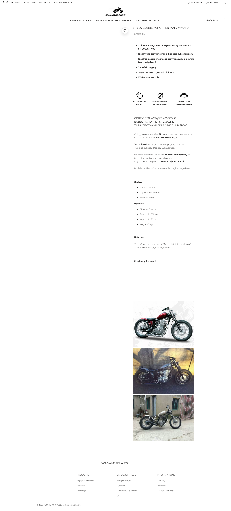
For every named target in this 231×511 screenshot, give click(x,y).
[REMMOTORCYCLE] (115, 12)
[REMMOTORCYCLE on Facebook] (3, 3)
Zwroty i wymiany (165, 491)
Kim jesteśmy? (124, 480)
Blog (17, 3)
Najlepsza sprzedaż (85, 480)
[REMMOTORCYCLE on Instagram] (7, 3)
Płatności (161, 486)
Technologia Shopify (71, 505)
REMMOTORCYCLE (52, 505)
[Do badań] (224, 20)
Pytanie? (121, 486)
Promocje (81, 491)
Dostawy (161, 480)
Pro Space (44, 3)
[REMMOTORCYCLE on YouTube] (11, 3)
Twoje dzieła (30, 3)
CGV (119, 496)
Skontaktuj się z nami (127, 491)
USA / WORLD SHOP (62, 3)
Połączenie (213, 3)
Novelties (81, 486)
